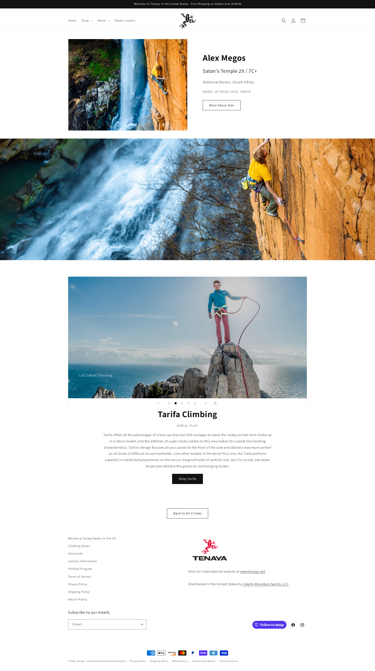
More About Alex (221, 105)
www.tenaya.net (252, 571)
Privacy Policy (77, 584)
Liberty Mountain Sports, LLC (265, 584)
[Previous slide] (158, 403)
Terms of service (229, 661)
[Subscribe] (141, 624)
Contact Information (82, 561)
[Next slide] (206, 403)
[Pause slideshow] (216, 403)
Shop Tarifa (187, 479)
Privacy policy (138, 661)
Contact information (203, 661)
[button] (87, 20)
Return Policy (77, 599)
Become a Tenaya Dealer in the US (92, 538)
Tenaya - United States (90, 661)
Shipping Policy (79, 592)
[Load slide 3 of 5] (182, 403)
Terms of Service (79, 576)
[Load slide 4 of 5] (188, 403)
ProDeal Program (80, 569)
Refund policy (180, 661)
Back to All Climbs (187, 513)
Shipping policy (159, 661)
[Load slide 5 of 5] (195, 403)
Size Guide (75, 553)
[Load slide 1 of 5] (169, 403)
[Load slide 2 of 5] (175, 403)
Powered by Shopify (114, 661)
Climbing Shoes (79, 546)
